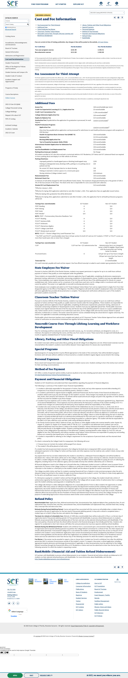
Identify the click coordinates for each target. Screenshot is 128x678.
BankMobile (86, 38)
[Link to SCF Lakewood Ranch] (45, 581)
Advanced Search (10, 29)
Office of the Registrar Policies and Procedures (15, 68)
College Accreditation (83, 583)
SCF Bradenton (38, 580)
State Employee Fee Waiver (46, 29)
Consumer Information (83, 586)
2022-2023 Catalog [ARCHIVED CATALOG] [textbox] (101, 12)
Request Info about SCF (13, 115)
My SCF (101, 5)
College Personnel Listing (13, 108)
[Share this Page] (114, 17)
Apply (15, 675)
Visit (31, 675)
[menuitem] (40, 4)
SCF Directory (98, 613)
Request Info (45, 675)
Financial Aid (80, 604)
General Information (12, 52)
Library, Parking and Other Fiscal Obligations (96, 25)
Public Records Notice (101, 610)
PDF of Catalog (10, 119)
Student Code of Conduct (13, 76)
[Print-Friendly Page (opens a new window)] (118, 17)
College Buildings (11, 112)
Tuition (78, 601)
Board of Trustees (11, 48)
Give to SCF (98, 583)
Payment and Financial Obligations (93, 34)
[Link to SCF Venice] (60, 581)
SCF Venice (66, 580)
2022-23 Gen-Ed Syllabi (12, 104)
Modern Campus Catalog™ (86, 636)
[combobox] (107, 12)
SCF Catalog (80, 607)
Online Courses (10, 98)
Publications (80, 589)
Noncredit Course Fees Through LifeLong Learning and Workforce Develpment (55, 35)
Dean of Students (81, 592)
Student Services (81, 598)
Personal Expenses (88, 29)
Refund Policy (86, 36)
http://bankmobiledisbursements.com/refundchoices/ (52, 559)
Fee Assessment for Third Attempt (48, 25)
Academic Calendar (11, 129)
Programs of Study (11, 88)
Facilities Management (101, 601)
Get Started (60, 4)
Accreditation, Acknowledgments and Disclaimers (16, 44)
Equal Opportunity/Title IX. (79, 626)
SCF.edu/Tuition (103, 42)
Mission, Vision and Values (102, 607)
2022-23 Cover (10, 133)
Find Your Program (39, 4)
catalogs (38, 636)
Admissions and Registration (14, 56)
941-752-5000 (11, 589)
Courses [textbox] (8, 21)
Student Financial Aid (12, 63)
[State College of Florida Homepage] (12, 4)
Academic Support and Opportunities (12, 81)
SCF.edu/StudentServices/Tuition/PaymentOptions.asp (52, 375)
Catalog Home (10, 36)
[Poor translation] (6, 652)
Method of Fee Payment (90, 31)
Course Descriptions (11, 94)
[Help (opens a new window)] (122, 17)
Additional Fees (42, 27)
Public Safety (98, 604)
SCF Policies (98, 616)
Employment (98, 592)
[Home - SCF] (16, 582)
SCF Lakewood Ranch (52, 581)
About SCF (109, 5)
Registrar (79, 595)
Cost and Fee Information (14, 59)
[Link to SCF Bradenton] (31, 581)
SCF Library (79, 610)
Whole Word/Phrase (11, 27)
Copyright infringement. (96, 626)
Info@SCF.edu (11, 592)
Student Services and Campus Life (16, 72)
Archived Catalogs (11, 125)
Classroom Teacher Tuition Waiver (48, 31)
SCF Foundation (99, 586)
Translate (14, 616)
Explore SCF (78, 4)
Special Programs (88, 27)
